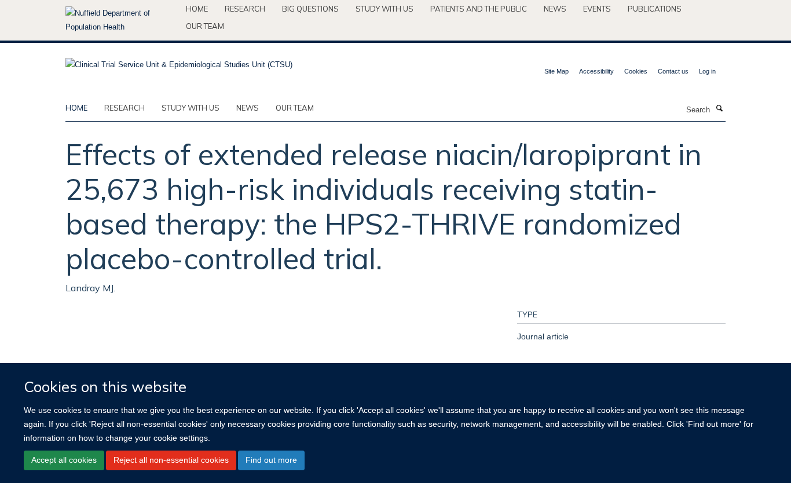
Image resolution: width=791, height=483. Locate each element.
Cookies (635, 71)
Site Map (556, 71)
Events (597, 8)
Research (245, 8)
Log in (707, 71)
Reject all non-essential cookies (171, 459)
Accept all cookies (64, 459)
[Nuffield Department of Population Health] (121, 20)
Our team (205, 26)
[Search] (719, 109)
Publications (655, 8)
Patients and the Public (478, 8)
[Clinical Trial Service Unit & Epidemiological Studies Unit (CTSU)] (178, 61)
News (555, 8)
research (124, 107)
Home (197, 8)
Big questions (310, 8)
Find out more (271, 459)
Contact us (673, 71)
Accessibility (596, 71)
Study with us (384, 8)
